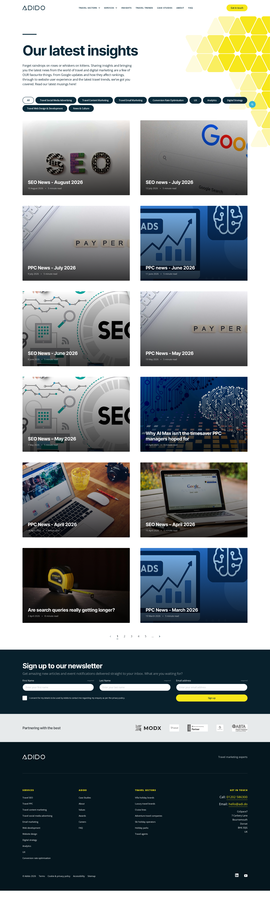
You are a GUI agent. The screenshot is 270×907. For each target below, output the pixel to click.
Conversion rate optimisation (36, 858)
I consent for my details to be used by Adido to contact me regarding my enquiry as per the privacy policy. (77, 698)
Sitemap (91, 876)
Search (252, 104)
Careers (82, 821)
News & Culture (81, 108)
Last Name (105, 680)
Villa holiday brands (144, 797)
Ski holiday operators (145, 821)
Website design (29, 833)
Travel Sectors (145, 790)
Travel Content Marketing (95, 100)
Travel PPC (27, 803)
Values (82, 809)
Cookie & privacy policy (59, 876)
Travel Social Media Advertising (56, 100)
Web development (31, 827)
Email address (183, 680)
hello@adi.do (238, 804)
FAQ (81, 827)
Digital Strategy (235, 100)
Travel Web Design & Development (45, 108)
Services (28, 790)
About (82, 803)
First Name (28, 680)
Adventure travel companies (148, 815)
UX (195, 100)
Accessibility (79, 876)
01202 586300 (237, 797)
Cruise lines (140, 809)
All (28, 100)
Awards (82, 815)
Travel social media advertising (37, 815)
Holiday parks (141, 827)
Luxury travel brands (145, 803)
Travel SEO (27, 797)
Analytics (212, 100)
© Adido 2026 (29, 876)
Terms (42, 876)
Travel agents (141, 833)
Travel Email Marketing (130, 100)
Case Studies (85, 797)
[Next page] (159, 636)
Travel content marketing (34, 809)
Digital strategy (29, 840)
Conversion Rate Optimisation (168, 100)
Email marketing (30, 821)
